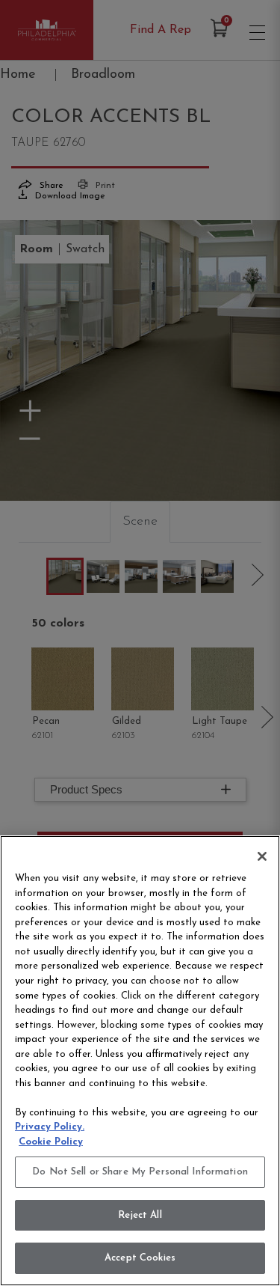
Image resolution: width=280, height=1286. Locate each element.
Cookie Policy (51, 1142)
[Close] (262, 856)
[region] (140, 1060)
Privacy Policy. (49, 1127)
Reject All (139, 1215)
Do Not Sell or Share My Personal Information (140, 1172)
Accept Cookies (140, 1258)
